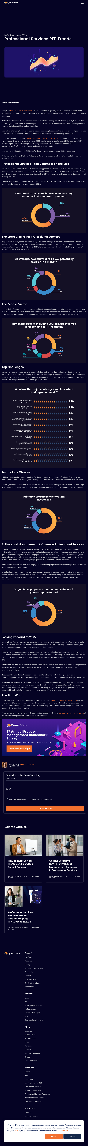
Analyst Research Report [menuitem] (34, 1098)
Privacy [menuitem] (28, 1050)
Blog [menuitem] (26, 1075)
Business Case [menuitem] (30, 979)
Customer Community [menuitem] (33, 1087)
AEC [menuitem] (26, 1002)
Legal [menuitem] (27, 998)
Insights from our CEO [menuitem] (33, 1083)
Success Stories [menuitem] (31, 1035)
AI (26, 35)
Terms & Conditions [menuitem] (32, 1053)
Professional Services (12, 35)
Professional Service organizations (63, 700)
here (16, 1131)
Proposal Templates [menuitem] (33, 1090)
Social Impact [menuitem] (30, 1038)
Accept (53, 1136)
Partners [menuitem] (28, 1046)
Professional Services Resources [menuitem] (37, 1094)
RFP (23, 35)
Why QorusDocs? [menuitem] (31, 1061)
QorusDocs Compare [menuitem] (33, 1101)
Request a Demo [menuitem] (31, 1116)
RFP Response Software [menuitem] (34, 968)
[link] (11, 2)
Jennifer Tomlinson (27, 764)
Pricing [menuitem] (27, 965)
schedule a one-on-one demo (71, 713)
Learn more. (64, 1131)
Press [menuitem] (27, 1042)
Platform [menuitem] (28, 957)
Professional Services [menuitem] (33, 1005)
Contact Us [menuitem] (29, 1113)
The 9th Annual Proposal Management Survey (44, 138)
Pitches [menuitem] (28, 976)
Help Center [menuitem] (29, 1079)
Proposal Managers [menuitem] (32, 1013)
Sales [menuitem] (27, 1016)
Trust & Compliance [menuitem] (33, 983)
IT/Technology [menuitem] (30, 1009)
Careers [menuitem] (28, 1057)
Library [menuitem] (27, 1072)
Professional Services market (21, 111)
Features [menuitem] (28, 961)
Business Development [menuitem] (34, 1020)
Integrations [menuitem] (29, 987)
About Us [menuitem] (28, 1031)
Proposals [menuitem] (29, 972)
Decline (72, 1136)
